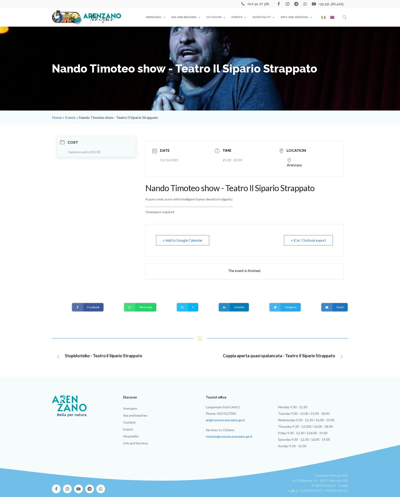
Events (237, 17)
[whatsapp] (305, 4)
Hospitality (262, 17)
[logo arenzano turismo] (86, 17)
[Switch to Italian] (323, 17)
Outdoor (214, 17)
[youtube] (313, 4)
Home (57, 117)
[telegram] (296, 4)
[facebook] (278, 4)
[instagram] (287, 4)
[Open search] (344, 17)
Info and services (294, 17)
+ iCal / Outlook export (308, 240)
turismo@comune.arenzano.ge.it (229, 436)
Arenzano (153, 17)
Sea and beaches (184, 17)
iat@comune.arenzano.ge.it (225, 420)
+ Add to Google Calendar (183, 240)
